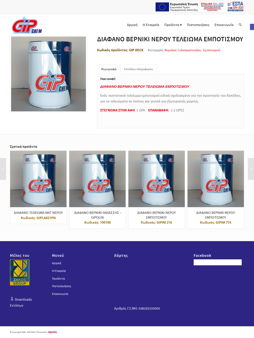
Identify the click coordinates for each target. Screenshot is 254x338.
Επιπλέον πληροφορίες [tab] (138, 69)
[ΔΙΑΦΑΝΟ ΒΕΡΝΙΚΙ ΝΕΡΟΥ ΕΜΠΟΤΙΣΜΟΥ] (3, 169)
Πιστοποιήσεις (61, 286)
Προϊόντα (58, 278)
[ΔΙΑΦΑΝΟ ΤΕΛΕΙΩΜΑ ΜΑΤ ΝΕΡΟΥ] (251, 169)
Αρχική (56, 263)
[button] (252, 27)
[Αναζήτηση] (240, 25)
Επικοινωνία (60, 294)
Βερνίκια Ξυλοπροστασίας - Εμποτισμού (192, 50)
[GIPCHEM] (27, 25)
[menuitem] (132, 25)
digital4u (52, 332)
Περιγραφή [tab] (108, 69)
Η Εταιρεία (59, 271)
